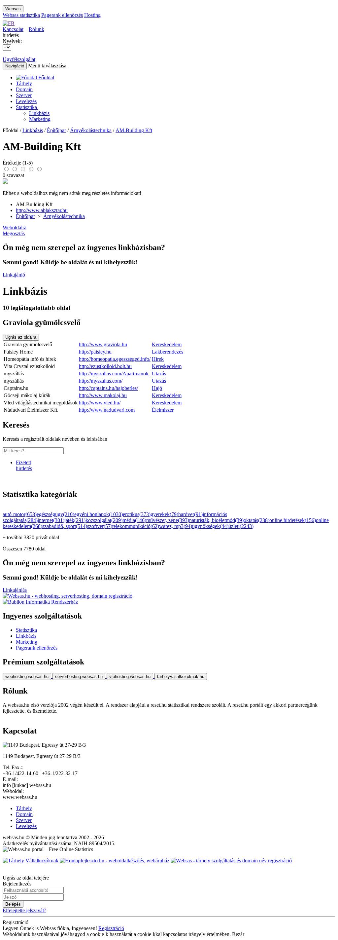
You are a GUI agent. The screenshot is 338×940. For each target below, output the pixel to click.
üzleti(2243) (241, 526)
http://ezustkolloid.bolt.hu (105, 366)
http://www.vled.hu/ (99, 402)
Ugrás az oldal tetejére (26, 878)
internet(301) (51, 520)
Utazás (159, 373)
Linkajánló (14, 275)
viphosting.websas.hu (130, 676)
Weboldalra (14, 227)
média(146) (134, 520)
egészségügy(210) (55, 514)
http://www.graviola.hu (103, 344)
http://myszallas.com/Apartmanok (114, 373)
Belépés (13, 904)
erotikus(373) (137, 514)
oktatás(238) (256, 520)
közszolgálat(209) (103, 520)
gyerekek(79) (164, 514)
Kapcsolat (13, 29)
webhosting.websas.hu (27, 676)
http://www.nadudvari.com (107, 410)
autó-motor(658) (20, 514)
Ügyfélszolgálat (19, 59)
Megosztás (14, 233)
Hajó (157, 388)
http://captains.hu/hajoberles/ (108, 388)
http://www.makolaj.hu (103, 395)
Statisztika (27, 107)
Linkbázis (39, 113)
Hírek (158, 359)
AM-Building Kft (134, 130)
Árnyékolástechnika (91, 130)
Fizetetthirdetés (24, 465)
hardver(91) (190, 514)
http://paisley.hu (95, 352)
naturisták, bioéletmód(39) (216, 520)
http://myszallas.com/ (100, 381)
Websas (13, 8)
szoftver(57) (99, 526)
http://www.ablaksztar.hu (42, 210)
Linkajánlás (15, 590)
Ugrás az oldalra (20, 337)
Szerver (24, 95)
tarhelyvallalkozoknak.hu (180, 676)
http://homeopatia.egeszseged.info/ (115, 359)
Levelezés (26, 101)
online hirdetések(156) (292, 520)
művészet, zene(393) (167, 520)
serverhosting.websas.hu (79, 676)
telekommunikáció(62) (135, 526)
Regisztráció (111, 928)
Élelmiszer (163, 410)
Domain (24, 89)
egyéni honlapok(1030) (98, 514)
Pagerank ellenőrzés (62, 15)
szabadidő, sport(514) (64, 526)
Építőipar (56, 130)
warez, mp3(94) (175, 526)
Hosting (92, 15)
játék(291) (74, 520)
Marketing (40, 119)
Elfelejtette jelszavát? (24, 910)
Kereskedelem (167, 344)
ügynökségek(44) (210, 526)
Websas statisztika (21, 15)
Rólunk (36, 29)
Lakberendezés (167, 352)
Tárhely (24, 83)
